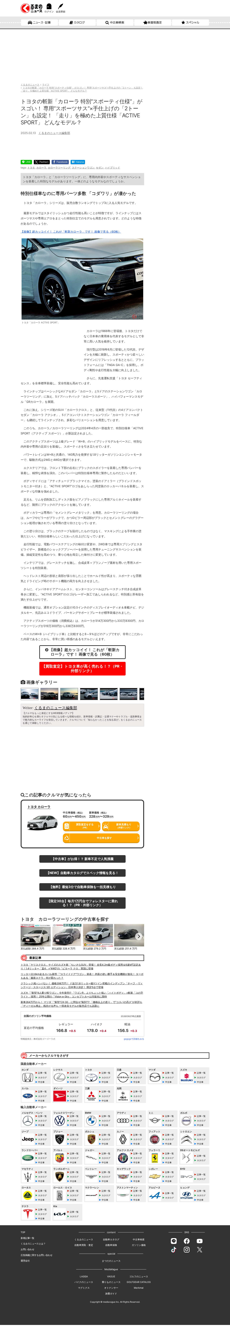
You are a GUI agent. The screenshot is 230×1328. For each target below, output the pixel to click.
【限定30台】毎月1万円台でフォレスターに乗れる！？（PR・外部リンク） (82, 903)
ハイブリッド (112, 167)
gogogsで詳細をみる (134, 1039)
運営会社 (25, 1260)
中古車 (41, 1082)
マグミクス (84, 1287)
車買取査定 (155, 22)
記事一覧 (42, 1073)
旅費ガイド (111, 1293)
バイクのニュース (83, 1282)
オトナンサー (111, 1287)
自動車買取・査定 (83, 1245)
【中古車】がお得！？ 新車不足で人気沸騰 (82, 859)
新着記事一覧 (27, 1238)
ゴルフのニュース (138, 1276)
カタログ (79, 22)
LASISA (84, 1276)
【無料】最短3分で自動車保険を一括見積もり (82, 887)
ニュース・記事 (42, 22)
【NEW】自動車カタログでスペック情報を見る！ (82, 873)
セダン (100, 167)
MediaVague (111, 1269)
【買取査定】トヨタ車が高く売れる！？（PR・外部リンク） (82, 668)
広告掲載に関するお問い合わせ (36, 1255)
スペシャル (192, 22)
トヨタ (31, 167)
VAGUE (111, 1276)
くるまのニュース (83, 1239)
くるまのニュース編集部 (54, 133)
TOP (23, 1232)
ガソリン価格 (139, 1245)
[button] (26, 936)
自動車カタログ (111, 1239)
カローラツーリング (59, 167)
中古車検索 (117, 22)
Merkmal (138, 1287)
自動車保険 (111, 1245)
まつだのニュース (111, 1260)
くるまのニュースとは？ (33, 1243)
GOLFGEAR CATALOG (139, 1282)
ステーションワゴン (83, 167)
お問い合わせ (27, 1249)
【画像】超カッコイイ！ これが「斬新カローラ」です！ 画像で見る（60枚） (71, 231)
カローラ (41, 167)
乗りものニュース (111, 1282)
